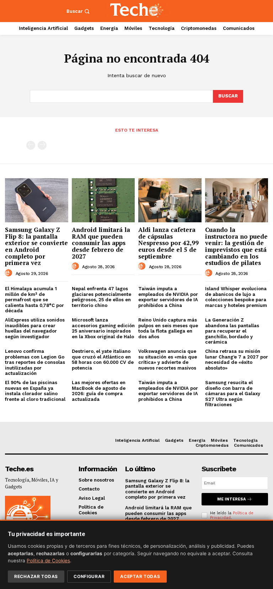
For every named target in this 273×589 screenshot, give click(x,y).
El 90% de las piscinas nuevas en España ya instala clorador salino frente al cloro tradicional (35, 391)
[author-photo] (9, 273)
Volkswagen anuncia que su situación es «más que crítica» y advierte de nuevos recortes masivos (167, 360)
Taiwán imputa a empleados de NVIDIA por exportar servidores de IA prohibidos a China (168, 297)
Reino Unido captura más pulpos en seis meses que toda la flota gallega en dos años (168, 328)
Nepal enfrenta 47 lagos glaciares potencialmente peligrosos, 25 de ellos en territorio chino (101, 297)
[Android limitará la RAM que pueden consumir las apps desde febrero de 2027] (103, 200)
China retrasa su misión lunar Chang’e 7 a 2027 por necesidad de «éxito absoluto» (236, 360)
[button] (78, 11)
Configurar (89, 576)
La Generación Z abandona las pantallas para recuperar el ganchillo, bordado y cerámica (232, 331)
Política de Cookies (48, 560)
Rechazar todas (36, 576)
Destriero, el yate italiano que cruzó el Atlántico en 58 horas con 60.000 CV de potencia (103, 360)
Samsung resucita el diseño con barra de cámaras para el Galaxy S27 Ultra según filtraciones (232, 393)
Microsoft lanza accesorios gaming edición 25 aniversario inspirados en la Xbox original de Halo (103, 328)
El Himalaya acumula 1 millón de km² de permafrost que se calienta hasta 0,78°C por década (34, 299)
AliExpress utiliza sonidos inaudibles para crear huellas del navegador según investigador (35, 328)
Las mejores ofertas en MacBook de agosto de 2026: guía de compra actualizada (98, 391)
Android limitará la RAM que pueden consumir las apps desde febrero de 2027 (101, 242)
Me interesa (231, 499)
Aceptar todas (140, 576)
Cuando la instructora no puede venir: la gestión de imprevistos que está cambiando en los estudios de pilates (236, 246)
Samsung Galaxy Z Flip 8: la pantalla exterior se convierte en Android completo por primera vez (36, 246)
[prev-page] (30, 145)
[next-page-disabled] (42, 145)
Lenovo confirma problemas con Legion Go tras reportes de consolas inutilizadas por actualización (35, 362)
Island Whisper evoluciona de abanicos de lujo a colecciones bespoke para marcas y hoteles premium (236, 297)
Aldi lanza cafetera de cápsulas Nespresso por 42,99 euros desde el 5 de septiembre (168, 242)
